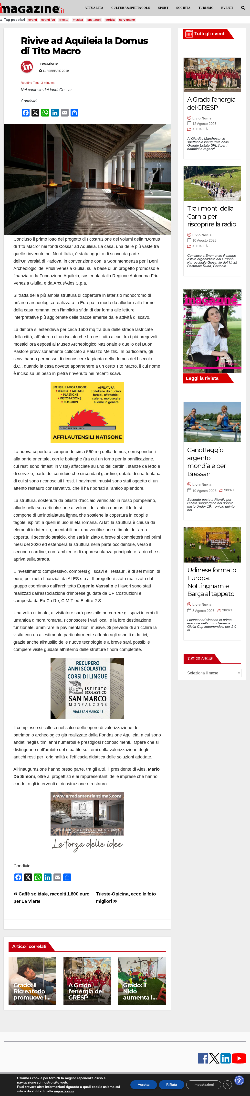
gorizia (110, 19)
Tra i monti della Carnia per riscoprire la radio (211, 216)
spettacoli (94, 19)
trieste (63, 19)
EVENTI (227, 8)
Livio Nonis (201, 118)
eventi (32, 19)
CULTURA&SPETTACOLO (130, 8)
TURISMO (206, 8)
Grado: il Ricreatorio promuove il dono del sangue (30, 997)
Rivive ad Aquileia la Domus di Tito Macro (84, 46)
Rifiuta (171, 1084)
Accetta (144, 1084)
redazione (49, 63)
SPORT (163, 8)
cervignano (127, 19)
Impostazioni (204, 1084)
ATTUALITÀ (94, 8)
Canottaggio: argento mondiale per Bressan (206, 462)
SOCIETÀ (183, 8)
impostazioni (64, 1091)
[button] (243, 8)
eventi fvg (48, 19)
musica (78, 19)
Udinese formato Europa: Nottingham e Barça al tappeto (211, 582)
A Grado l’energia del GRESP (86, 991)
